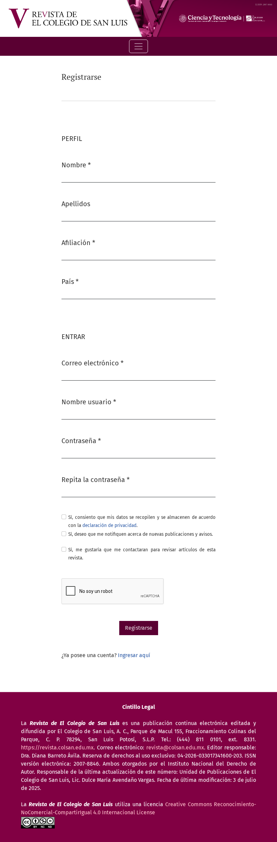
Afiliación (78, 242)
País (70, 281)
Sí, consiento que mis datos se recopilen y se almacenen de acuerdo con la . (142, 521)
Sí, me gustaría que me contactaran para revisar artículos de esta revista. (142, 554)
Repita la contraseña (95, 479)
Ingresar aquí (134, 655)
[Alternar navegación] (138, 46)
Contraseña (81, 440)
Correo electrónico (92, 363)
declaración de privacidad (109, 525)
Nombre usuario (88, 402)
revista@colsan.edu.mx (175, 747)
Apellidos (75, 204)
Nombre (76, 165)
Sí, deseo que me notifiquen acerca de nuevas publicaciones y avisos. (140, 534)
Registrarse (138, 628)
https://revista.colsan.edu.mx (57, 747)
